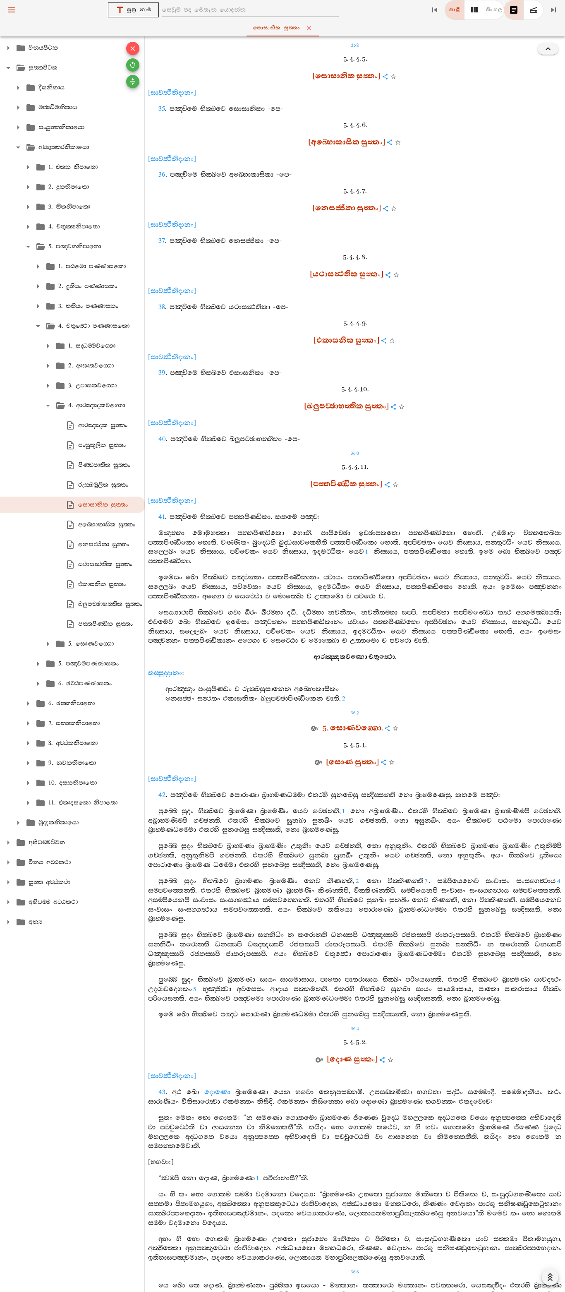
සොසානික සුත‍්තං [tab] (277, 28)
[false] (514, 10)
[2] (474, 10)
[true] (533, 10)
